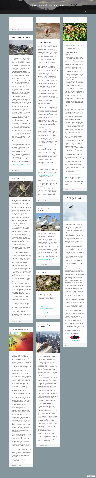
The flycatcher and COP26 (19, 178)
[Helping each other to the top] (21, 341)
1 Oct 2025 (15, 29)
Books (13, 20)
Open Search (86, 12)
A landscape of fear (43, 20)
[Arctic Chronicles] (48, 283)
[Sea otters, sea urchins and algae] (21, 47)
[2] (49, 113)
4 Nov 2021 (68, 345)
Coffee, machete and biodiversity (74, 20)
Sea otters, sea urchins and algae (21, 37)
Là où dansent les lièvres (45, 301)
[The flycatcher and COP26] (21, 189)
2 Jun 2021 (42, 445)
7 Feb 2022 (15, 170)
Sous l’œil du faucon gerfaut (46, 310)
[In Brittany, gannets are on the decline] (48, 222)
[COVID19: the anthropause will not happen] (48, 341)
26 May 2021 (15, 465)
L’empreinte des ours (44, 303)
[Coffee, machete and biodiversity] (75, 32)
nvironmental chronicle (75, 340)
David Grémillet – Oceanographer (48, 5)
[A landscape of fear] (48, 31)
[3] (43, 127)
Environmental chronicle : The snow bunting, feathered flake (73, 198)
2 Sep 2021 (42, 264)
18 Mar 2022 (42, 200)
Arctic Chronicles (43, 272)
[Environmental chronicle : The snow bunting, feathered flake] (75, 211)
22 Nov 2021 (15, 321)
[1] (44, 77)
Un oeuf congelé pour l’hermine (46, 308)
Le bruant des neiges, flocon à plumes (48, 312)
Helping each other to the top (20, 329)
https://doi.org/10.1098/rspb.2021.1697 (20, 164)
